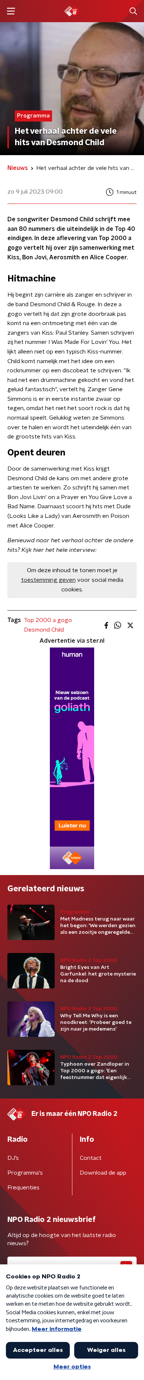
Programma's (25, 1173)
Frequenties (23, 1188)
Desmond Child (44, 630)
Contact (91, 1158)
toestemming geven (48, 580)
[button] (11, 11)
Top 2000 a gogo (48, 620)
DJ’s (13, 1158)
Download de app (103, 1173)
